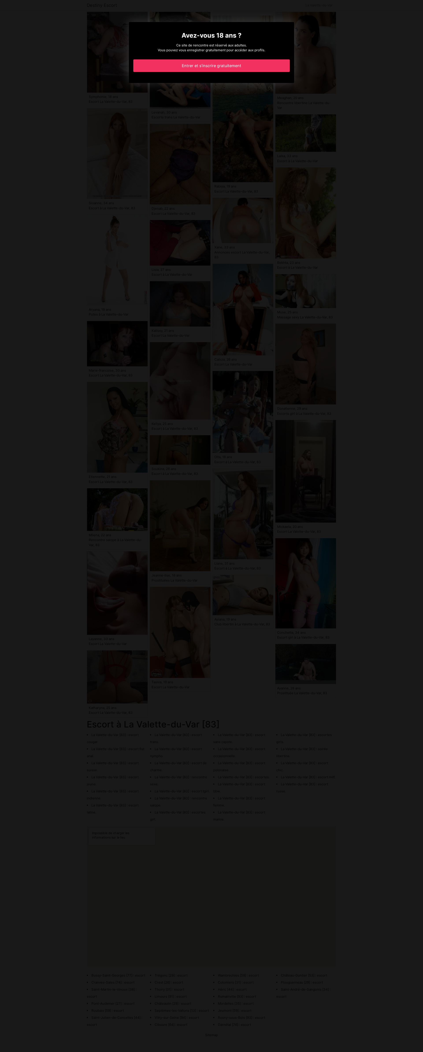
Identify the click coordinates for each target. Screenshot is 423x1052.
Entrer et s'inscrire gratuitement (211, 65)
